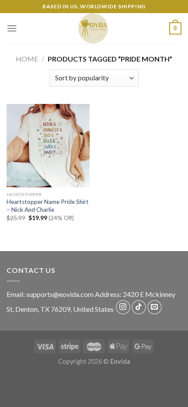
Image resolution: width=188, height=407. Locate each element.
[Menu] (12, 28)
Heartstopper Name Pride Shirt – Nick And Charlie (48, 205)
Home (27, 59)
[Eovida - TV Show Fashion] (93, 28)
